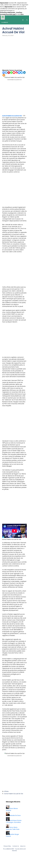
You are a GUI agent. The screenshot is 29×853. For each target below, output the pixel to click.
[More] (3, 75)
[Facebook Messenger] (19, 72)
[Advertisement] (14, 54)
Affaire (6, 791)
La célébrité (4, 22)
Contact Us (15, 846)
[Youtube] (14, 72)
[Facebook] (3, 72)
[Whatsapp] (11, 72)
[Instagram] (16, 72)
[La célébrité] (3, 17)
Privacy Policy (7, 846)
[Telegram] (21, 72)
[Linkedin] (24, 72)
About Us (22, 846)
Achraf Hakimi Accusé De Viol (12, 116)
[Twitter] (6, 72)
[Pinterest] (8, 72)
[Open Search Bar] (27, 20)
